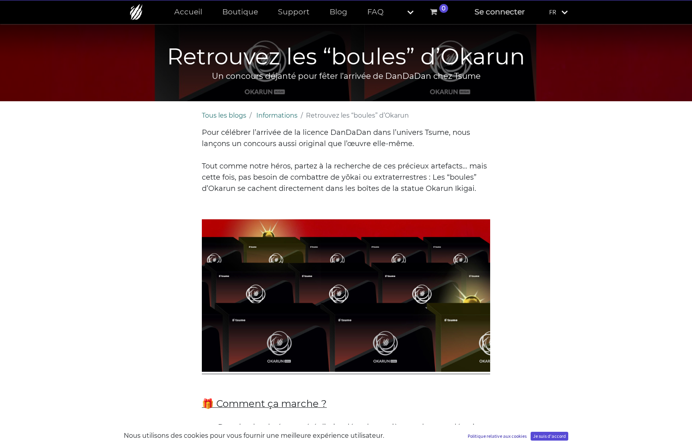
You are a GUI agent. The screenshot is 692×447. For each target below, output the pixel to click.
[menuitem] (188, 12)
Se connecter (500, 11)
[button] (404, 12)
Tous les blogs (224, 115)
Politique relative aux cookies (497, 436)
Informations (277, 115)
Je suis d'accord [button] (549, 436)
